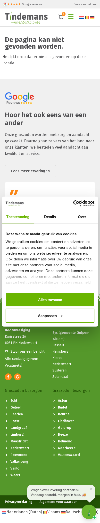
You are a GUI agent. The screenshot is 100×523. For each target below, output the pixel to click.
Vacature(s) (13, 366)
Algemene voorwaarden (58, 502)
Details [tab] (50, 217)
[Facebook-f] (8, 376)
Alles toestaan (50, 300)
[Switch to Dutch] (81, 17)
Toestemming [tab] (17, 217)
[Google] (17, 376)
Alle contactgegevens (22, 359)
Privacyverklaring (18, 502)
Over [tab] (82, 217)
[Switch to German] (92, 17)
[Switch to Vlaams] (87, 17)
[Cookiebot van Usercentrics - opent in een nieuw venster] (73, 203)
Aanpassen (47, 315)
